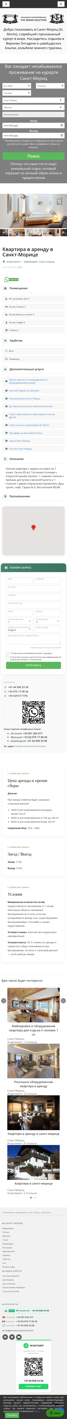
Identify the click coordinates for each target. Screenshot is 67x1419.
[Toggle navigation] (61, 4)
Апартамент (14, 261)
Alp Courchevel (8, 1284)
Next (63, 232)
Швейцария (31, 261)
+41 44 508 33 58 (25, 1325)
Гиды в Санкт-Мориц (19, 440)
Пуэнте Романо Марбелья (13, 1287)
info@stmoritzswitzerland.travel (30, 746)
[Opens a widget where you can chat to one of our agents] (55, 1413)
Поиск (33, 156)
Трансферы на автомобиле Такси (25, 433)
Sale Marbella (8, 1280)
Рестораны (7, 1248)
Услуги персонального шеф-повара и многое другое (32, 416)
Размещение (7, 1244)
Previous (3, 232)
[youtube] (19, 1337)
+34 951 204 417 (24, 1317)
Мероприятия (8, 1251)
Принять (12, 1415)
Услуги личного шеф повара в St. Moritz (29, 425)
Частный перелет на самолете (24, 390)
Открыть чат (33, 1386)
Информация (8, 1228)
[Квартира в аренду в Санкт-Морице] (33, 211)
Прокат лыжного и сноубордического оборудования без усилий (28, 381)
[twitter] (12, 1337)
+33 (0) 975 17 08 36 (26, 1321)
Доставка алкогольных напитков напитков (30, 406)
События (6, 1259)
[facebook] (5, 1337)
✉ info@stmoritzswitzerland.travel (17, 1330)
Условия (47, 653)
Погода (5, 1232)
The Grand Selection (11, 1276)
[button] (33, 528)
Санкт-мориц (46, 261)
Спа (4, 1263)
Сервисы (6, 1255)
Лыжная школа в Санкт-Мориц (24, 398)
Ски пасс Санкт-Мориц (20, 448)
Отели (5, 1240)
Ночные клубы (8, 1267)
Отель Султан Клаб (10, 1291)
